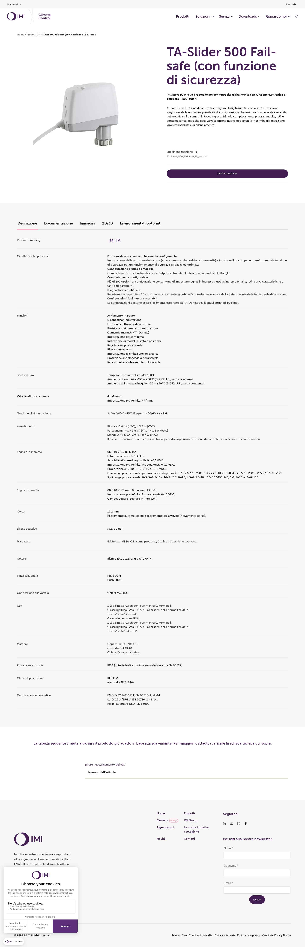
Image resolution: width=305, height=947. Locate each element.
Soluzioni (202, 16)
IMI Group (190, 820)
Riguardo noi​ (276, 16)
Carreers (162, 820)
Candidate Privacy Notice (276, 935)
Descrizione (27, 223)
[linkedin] (224, 823)
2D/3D (107, 223)
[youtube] (231, 823)
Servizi (224, 16)
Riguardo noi (165, 827)
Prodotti (189, 813)
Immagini (87, 223)
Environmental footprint (140, 223)
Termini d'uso (179, 935)
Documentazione (58, 223)
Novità (161, 838)
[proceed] (196, 152)
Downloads (247, 16)
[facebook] (245, 823)
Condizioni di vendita (200, 935)
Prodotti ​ (183, 16)
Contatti (189, 838)
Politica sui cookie (224, 935)
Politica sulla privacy (248, 935)
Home (20, 34)
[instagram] (238, 823)
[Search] (296, 16)
